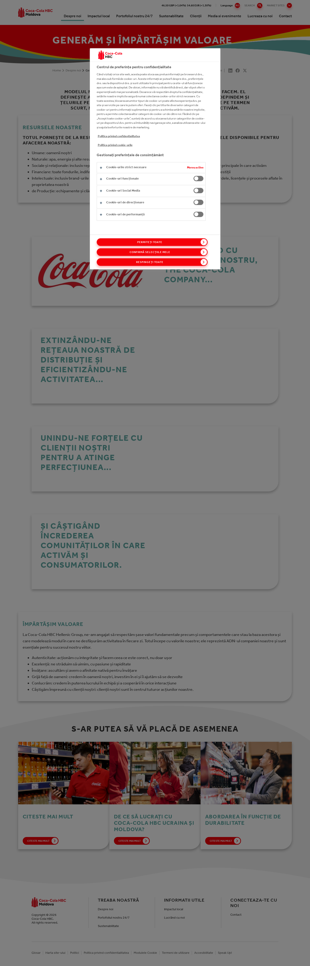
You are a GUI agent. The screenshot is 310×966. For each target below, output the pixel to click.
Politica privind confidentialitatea (119, 136)
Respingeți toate (149, 262)
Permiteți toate (149, 242)
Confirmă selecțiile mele (150, 252)
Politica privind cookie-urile (115, 145)
